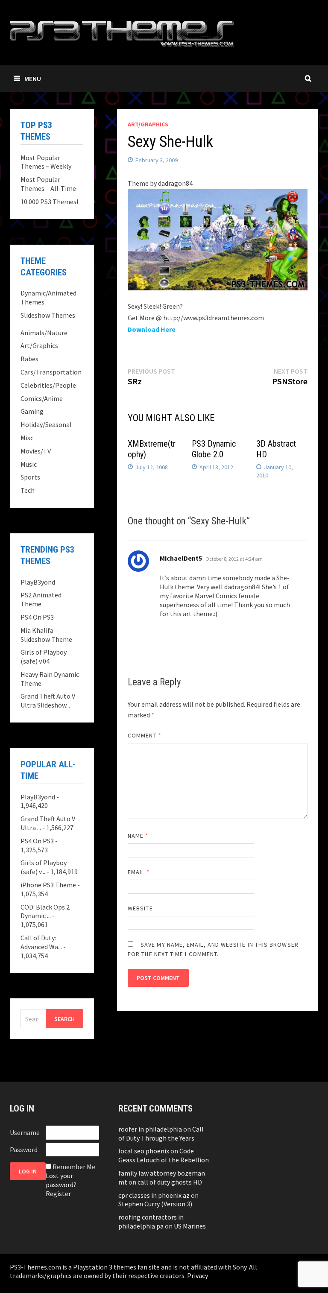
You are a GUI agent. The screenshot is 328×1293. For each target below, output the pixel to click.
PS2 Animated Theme (41, 599)
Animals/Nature (43, 332)
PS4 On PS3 (37, 617)
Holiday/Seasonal (46, 424)
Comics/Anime (41, 398)
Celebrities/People (48, 385)
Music (28, 464)
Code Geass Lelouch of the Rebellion (163, 1155)
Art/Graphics (148, 124)
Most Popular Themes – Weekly (45, 162)
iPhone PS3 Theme (48, 885)
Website (140, 908)
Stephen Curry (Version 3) (155, 1203)
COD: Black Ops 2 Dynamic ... (45, 911)
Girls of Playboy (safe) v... (43, 867)
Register (58, 1193)
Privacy (197, 1275)
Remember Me (74, 1166)
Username (25, 1132)
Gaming (32, 411)
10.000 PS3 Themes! (49, 201)
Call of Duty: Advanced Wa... (41, 942)
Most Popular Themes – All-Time (48, 184)
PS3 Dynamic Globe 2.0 (214, 449)
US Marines (190, 1226)
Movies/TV (35, 451)
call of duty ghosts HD (170, 1182)
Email (138, 872)
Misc (26, 437)
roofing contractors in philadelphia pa (151, 1221)
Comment (144, 735)
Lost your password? (61, 1180)
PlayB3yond (37, 582)
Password (24, 1149)
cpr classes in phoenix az (154, 1195)
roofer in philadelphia (150, 1129)
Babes (29, 358)
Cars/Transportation (51, 372)
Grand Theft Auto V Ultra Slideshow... (47, 700)
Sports (30, 477)
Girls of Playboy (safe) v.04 (43, 656)
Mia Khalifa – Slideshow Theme (46, 635)
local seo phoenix (143, 1151)
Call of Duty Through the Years (161, 1133)
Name (138, 836)
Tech (27, 490)
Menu (32, 78)
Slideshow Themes (47, 315)
